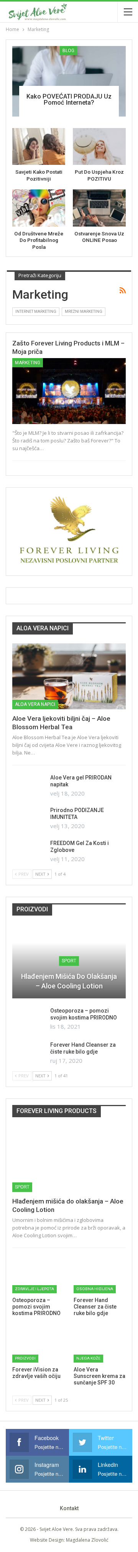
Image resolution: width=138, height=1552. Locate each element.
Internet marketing (35, 311)
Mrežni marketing (83, 311)
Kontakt (69, 1508)
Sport (69, 960)
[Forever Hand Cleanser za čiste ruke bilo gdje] (28, 1053)
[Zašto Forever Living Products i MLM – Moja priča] (69, 391)
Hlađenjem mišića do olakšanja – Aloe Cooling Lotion (69, 981)
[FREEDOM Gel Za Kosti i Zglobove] (28, 852)
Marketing (27, 362)
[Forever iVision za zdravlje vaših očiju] (38, 1344)
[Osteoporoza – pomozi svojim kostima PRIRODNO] (28, 1019)
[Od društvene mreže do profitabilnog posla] (38, 208)
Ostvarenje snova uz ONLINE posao (99, 236)
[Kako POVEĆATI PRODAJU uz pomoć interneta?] (69, 81)
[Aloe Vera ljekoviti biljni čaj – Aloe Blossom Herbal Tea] (69, 676)
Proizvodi (25, 1358)
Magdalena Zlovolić (87, 1540)
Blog (68, 50)
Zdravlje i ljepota (34, 1289)
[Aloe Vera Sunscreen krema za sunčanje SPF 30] (100, 1344)
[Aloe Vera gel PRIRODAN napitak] (28, 786)
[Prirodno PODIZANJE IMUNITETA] (28, 819)
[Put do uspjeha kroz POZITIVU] (99, 146)
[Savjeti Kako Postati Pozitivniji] (38, 146)
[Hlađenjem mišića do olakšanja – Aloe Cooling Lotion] (69, 1159)
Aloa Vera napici (35, 704)
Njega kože (88, 1358)
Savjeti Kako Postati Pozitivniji (38, 175)
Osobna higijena (94, 1289)
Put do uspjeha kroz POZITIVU (99, 175)
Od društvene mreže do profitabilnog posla (38, 240)
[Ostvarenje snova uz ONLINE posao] (99, 208)
